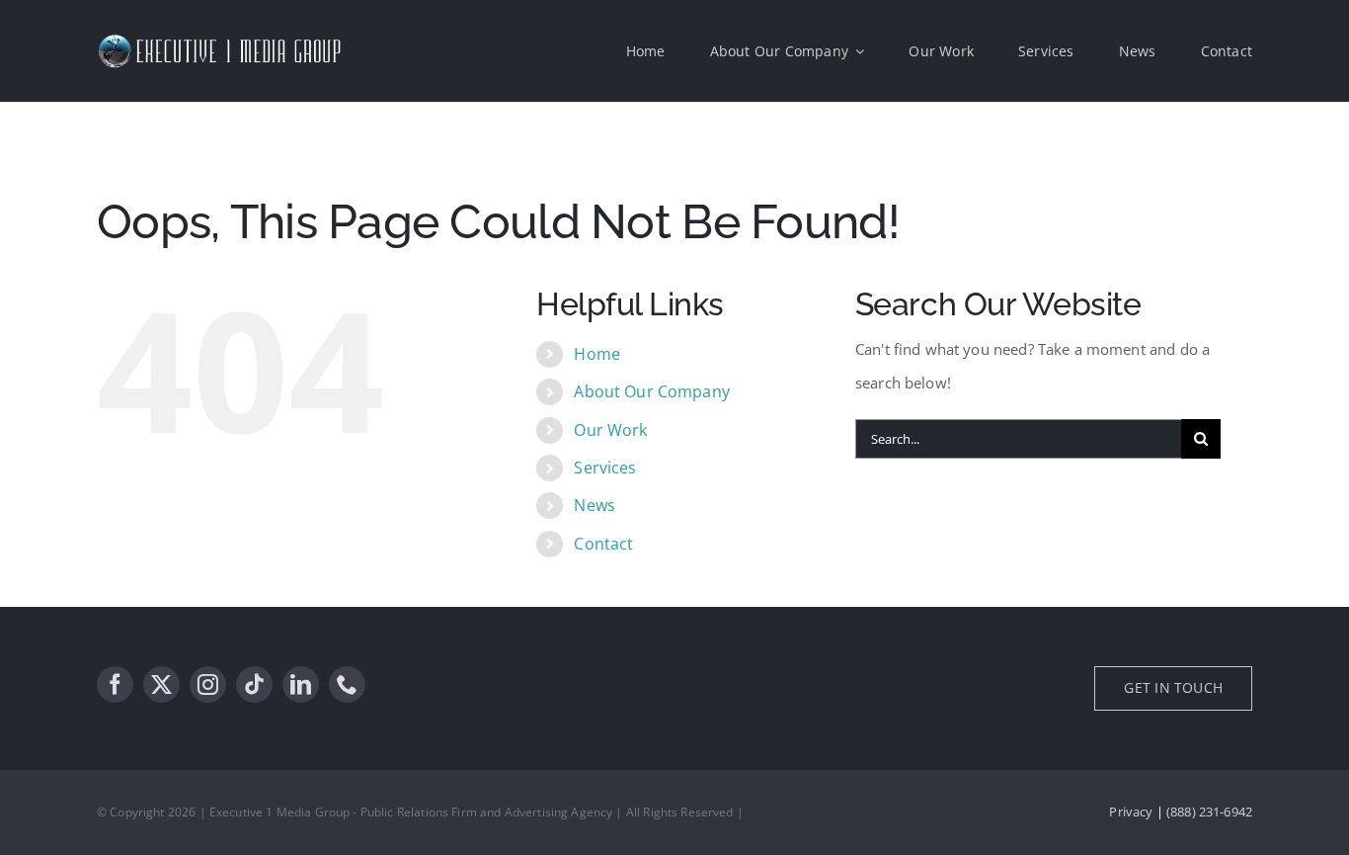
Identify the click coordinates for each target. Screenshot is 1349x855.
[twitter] (161, 684)
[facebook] (115, 684)
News (594, 505)
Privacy (1130, 811)
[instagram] (208, 684)
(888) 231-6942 (1209, 811)
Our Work (610, 430)
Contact (603, 544)
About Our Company (652, 391)
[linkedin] (300, 684)
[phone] (347, 684)
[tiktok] (254, 684)
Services (605, 467)
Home (597, 354)
